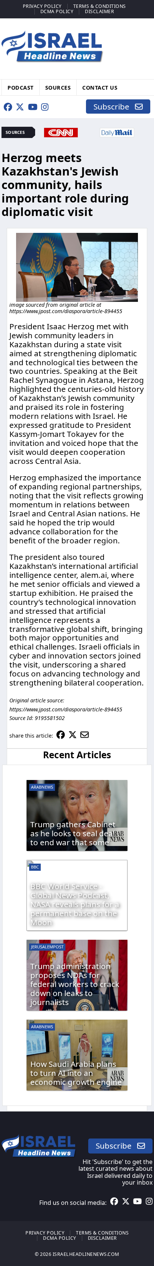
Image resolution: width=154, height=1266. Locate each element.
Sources (58, 87)
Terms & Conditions (99, 6)
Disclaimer (99, 11)
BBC (35, 867)
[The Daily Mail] (117, 131)
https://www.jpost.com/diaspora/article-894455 (65, 311)
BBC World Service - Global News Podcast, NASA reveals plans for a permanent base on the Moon (74, 904)
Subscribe (114, 106)
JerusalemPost (47, 947)
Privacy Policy (42, 6)
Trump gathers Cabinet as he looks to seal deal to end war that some (73, 833)
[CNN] (61, 131)
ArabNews (42, 787)
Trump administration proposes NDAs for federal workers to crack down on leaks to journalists (74, 984)
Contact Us (99, 87)
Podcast (20, 87)
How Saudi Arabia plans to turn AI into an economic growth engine (76, 1073)
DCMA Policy (57, 11)
